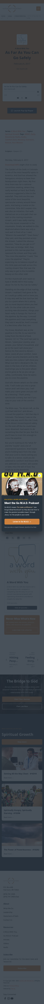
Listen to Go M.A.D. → (22, 522)
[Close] (39, 475)
